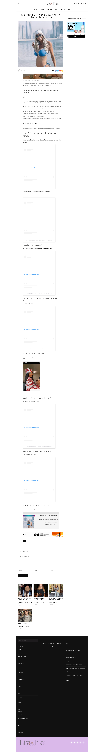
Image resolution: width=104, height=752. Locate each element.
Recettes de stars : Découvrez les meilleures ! (74, 675)
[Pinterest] (81, 4)
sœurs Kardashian (31, 195)
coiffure (35, 123)
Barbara (24, 70)
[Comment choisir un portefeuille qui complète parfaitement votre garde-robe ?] (41, 590)
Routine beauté (20, 663)
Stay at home (20, 732)
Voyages (19, 651)
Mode (69, 9)
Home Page (68, 646)
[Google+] (79, 4)
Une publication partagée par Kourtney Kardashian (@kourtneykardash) (39, 186)
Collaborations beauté (22, 656)
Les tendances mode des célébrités (24, 718)
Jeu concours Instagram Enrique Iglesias (73, 650)
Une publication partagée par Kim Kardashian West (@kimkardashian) (39, 240)
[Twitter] (76, 4)
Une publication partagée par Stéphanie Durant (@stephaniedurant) (39, 446)
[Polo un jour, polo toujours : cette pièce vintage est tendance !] (25, 615)
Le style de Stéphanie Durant (71, 657)
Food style (20, 698)
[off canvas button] (18, 4)
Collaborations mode (21, 714)
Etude (19, 693)
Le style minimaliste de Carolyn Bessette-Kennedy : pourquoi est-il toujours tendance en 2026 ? (25, 601)
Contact (67, 643)
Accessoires (20, 711)
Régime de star (21, 679)
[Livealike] (32, 742)
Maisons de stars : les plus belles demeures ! (74, 664)
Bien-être (62, 9)
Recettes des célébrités (22, 675)
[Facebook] (74, 4)
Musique (19, 721)
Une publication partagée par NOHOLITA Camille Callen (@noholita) (39, 293)
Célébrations (20, 668)
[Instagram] (83, 4)
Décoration (20, 690)
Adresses (42, 9)
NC (18, 725)
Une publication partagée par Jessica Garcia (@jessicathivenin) (39, 499)
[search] (86, 4)
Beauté (56, 9)
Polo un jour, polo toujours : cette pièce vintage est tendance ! (24, 625)
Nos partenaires (68, 671)
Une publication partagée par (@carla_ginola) (39, 348)
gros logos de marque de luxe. (44, 248)
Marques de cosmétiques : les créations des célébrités (75, 668)
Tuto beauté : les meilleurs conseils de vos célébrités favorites (75, 679)
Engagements (20, 672)
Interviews (49, 9)
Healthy (19, 702)
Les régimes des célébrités (71, 661)
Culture (19, 686)
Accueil (36, 9)
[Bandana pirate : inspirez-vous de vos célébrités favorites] (40, 43)
